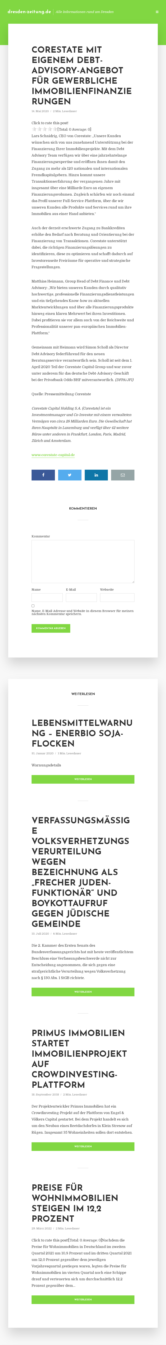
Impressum (116, 12)
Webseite (107, 589)
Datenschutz (140, 12)
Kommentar (41, 536)
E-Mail (71, 589)
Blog (80, 12)
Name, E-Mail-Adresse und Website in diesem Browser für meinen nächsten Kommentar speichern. (83, 612)
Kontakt (97, 12)
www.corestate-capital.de (53, 455)
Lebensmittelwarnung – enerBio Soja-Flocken (82, 734)
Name (36, 589)
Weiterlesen (83, 779)
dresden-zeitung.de (29, 12)
